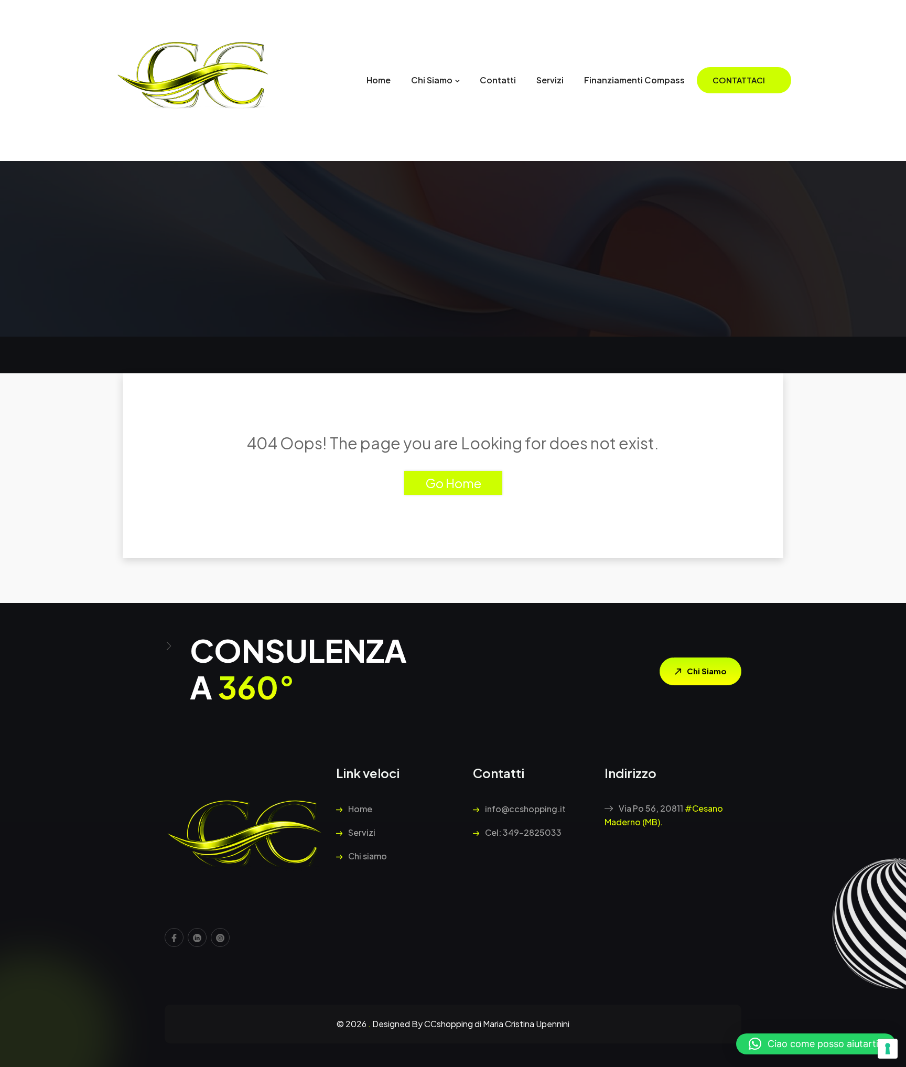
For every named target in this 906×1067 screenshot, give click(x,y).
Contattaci (739, 80)
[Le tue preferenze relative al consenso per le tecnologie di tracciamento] (888, 1049)
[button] (816, 1043)
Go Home (453, 483)
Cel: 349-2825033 (522, 832)
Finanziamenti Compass (634, 79)
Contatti (498, 79)
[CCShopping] (193, 79)
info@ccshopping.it (524, 808)
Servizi (550, 79)
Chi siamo (431, 79)
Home (378, 79)
